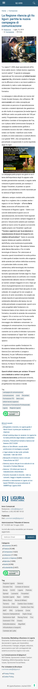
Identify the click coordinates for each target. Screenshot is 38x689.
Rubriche (6, 561)
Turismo (6, 604)
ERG (10, 611)
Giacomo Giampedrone (11, 614)
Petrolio (29, 590)
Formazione (10, 32)
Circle (28, 611)
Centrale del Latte (9, 631)
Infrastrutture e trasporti (12, 627)
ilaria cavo (19, 398)
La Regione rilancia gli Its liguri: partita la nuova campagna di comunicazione (18, 21)
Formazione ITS (8, 398)
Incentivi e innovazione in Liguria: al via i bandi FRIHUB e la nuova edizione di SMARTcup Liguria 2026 (18, 483)
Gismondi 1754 (8, 621)
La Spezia (19, 611)
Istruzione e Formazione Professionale (16, 405)
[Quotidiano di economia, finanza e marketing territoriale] (19, 3)
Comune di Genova (22, 587)
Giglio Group (27, 614)
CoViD (12, 590)
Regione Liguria (15, 408)
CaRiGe (26, 597)
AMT (4, 611)
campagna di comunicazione (13, 392)
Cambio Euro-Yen (27, 607)
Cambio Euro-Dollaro (25, 604)
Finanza (6, 549)
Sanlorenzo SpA (9, 617)
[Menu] (3, 3)
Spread (5, 594)
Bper (19, 597)
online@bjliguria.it (16, 509)
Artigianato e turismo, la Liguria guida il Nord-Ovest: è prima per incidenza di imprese (17, 429)
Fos (31, 617)
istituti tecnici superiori (10, 402)
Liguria (5, 408)
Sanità (5, 564)
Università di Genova (10, 607)
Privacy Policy (8, 674)
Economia (7, 546)
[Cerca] (34, 3)
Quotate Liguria (8, 597)
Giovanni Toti (7, 587)
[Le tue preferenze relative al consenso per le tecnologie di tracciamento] (34, 685)
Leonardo (14, 594)
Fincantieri (25, 395)
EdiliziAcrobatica (9, 624)
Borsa (5, 590)
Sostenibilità (8, 568)
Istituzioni (7, 555)
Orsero (19, 621)
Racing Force (22, 617)
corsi (18, 395)
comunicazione (8, 395)
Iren (13, 604)
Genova (20, 583)
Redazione (7, 30)
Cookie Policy (8, 677)
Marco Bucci (7, 600)
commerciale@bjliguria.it (14, 518)
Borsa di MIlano (21, 600)
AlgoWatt (21, 624)
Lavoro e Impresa (9, 558)
